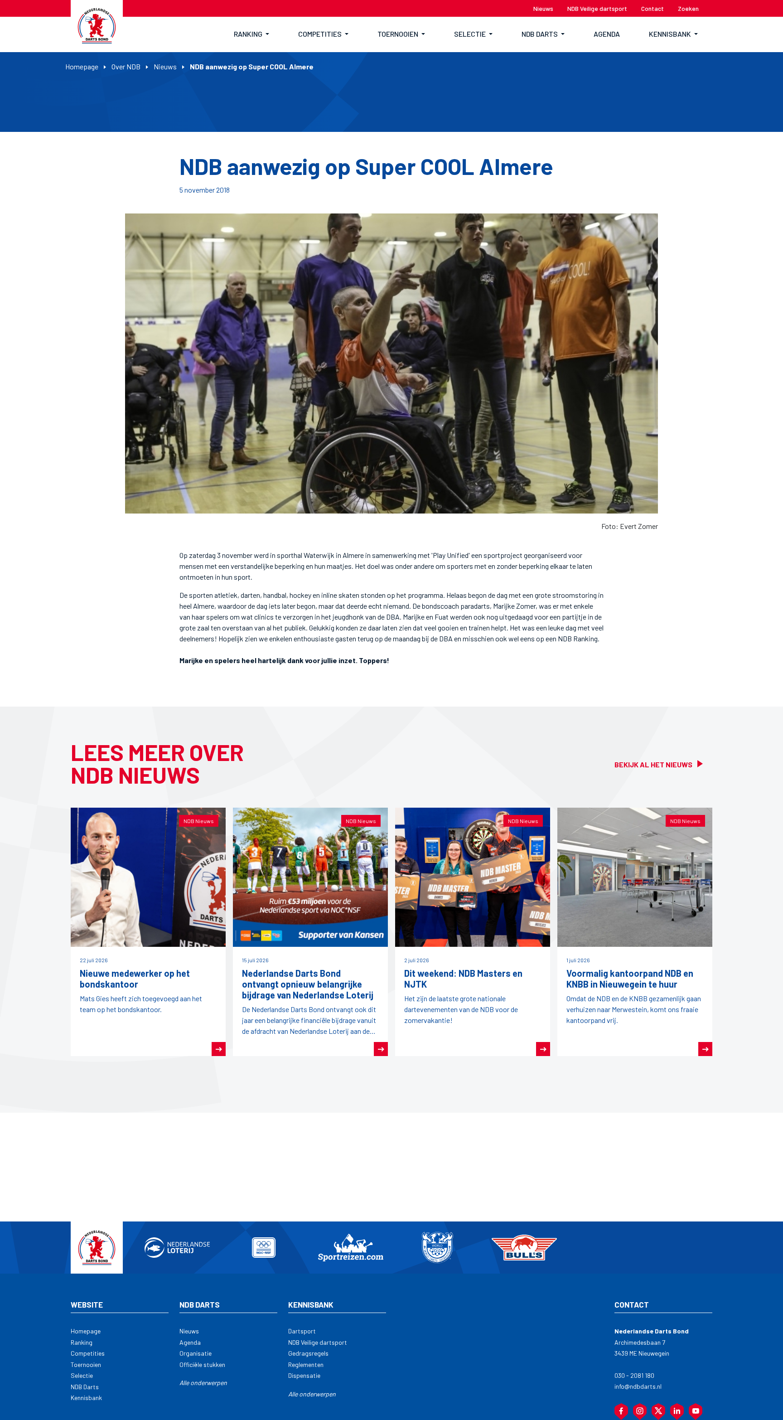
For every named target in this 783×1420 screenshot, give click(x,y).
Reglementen (306, 1364)
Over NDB (125, 66)
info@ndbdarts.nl (638, 1386)
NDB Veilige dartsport (317, 1342)
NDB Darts (85, 1387)
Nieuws (165, 66)
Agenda (190, 1342)
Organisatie (195, 1353)
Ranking (81, 1342)
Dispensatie (304, 1375)
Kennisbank (86, 1397)
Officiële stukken (202, 1364)
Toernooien (86, 1364)
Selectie (82, 1375)
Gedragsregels (308, 1353)
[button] (251, 34)
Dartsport (302, 1331)
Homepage (81, 66)
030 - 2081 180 (634, 1375)
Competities (88, 1353)
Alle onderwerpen (203, 1382)
